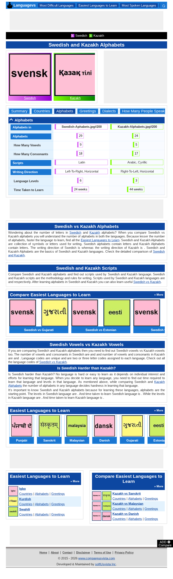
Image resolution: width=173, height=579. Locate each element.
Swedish (30, 98)
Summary (19, 111)
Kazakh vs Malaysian (127, 503)
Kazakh (75, 98)
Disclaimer (83, 552)
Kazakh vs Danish (125, 514)
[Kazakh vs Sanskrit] (101, 496)
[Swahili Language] (13, 512)
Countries (42, 111)
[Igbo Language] (13, 491)
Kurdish (25, 499)
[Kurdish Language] (13, 501)
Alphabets (64, 111)
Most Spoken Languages (139, 5)
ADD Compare (165, 543)
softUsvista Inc (105, 564)
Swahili (24, 509)
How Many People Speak (143, 111)
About (55, 552)
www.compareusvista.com (96, 558)
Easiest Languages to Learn (97, 5)
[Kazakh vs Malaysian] (101, 506)
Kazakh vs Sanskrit (126, 493)
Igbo (22, 488)
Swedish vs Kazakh (147, 282)
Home (43, 552)
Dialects (109, 111)
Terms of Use (102, 552)
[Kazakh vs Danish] (101, 516)
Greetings (88, 111)
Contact (67, 552)
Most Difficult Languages (57, 5)
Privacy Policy (124, 552)
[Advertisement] (86, 20)
